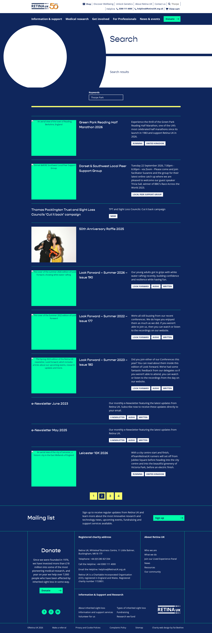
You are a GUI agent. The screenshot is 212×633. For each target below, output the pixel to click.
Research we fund (126, 616)
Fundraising (123, 612)
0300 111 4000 (125, 8)
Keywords (94, 92)
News (113, 216)
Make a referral (59, 627)
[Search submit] (169, 4)
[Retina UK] (44, 6)
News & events (150, 19)
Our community (152, 571)
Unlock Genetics (124, 3)
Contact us (160, 3)
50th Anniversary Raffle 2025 (101, 229)
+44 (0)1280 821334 (100, 558)
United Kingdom (155, 143)
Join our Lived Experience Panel (160, 558)
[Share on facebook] (44, 611)
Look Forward (141, 286)
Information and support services (96, 612)
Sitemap (139, 627)
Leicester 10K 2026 (93, 453)
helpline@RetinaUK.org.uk (150, 8)
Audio (156, 286)
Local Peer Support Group (147, 194)
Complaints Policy (118, 627)
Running (137, 143)
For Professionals (124, 19)
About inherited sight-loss (92, 607)
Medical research (77, 19)
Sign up (159, 518)
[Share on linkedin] (57, 611)
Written (167, 286)
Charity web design (161, 627)
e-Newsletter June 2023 (49, 404)
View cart (174, 8)
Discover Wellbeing (103, 3)
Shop (88, 4)
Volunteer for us (87, 616)
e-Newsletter (117, 417)
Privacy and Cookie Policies (88, 627)
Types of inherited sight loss (131, 607)
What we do (150, 554)
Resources (149, 567)
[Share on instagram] (51, 611)
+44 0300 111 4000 (106, 564)
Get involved (100, 19)
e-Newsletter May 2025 (49, 430)
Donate (170, 19)
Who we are (150, 550)
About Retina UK (143, 3)
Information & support (46, 19)
